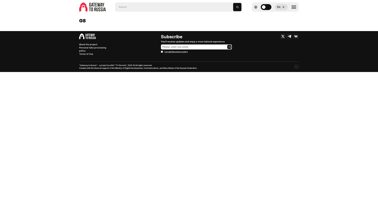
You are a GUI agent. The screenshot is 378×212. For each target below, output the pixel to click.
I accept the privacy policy (176, 52)
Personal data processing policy (92, 49)
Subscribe (171, 36)
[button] (231, 6)
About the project (88, 44)
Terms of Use (86, 54)
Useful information (277, 14)
